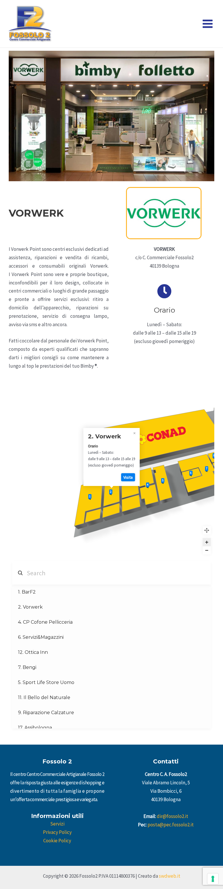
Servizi (57, 824)
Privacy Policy (57, 832)
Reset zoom (207, 530)
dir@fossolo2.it (172, 816)
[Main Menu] (207, 23)
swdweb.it (169, 876)
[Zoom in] (207, 542)
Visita (128, 477)
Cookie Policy (57, 840)
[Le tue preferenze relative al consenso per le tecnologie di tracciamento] (212, 878)
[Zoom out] (207, 550)
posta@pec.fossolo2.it (171, 824)
